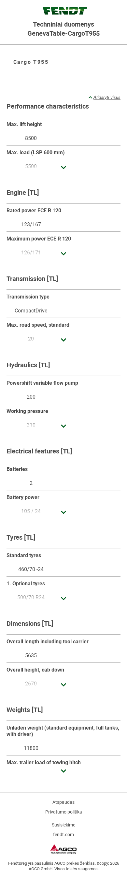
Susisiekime (63, 824)
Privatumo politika (63, 811)
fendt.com (63, 834)
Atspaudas (63, 802)
